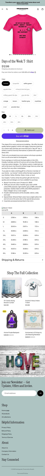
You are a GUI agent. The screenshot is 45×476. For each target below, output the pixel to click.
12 (31, 55)
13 (33, 55)
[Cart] (42, 9)
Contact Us (5, 454)
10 (27, 55)
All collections (6, 417)
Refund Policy (6, 431)
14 (35, 55)
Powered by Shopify (28, 469)
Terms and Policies (22, 473)
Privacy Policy (6, 427)
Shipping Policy (7, 434)
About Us (5, 448)
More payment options (22, 141)
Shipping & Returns (13, 259)
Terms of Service (7, 437)
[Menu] (2, 9)
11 (29, 55)
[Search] (7, 9)
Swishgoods (18, 469)
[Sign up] (40, 393)
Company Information (9, 451)
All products (6, 414)
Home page (5, 410)
